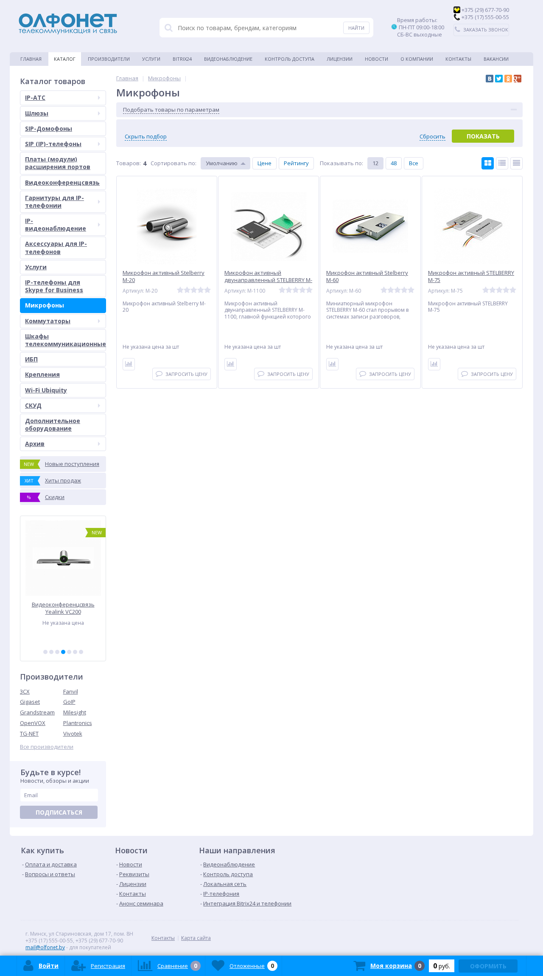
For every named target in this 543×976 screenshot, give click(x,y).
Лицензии (340, 59)
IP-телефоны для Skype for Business (54, 286)
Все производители (46, 746)
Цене (265, 163)
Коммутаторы (47, 321)
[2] (51, 652)
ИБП (31, 359)
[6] (75, 652)
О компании (416, 59)
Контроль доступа (289, 59)
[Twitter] (499, 78)
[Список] (502, 163)
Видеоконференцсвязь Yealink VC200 (63, 608)
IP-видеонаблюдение (55, 224)
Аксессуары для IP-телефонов (56, 247)
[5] (69, 652)
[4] (63, 652)
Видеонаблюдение (228, 59)
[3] (57, 652)
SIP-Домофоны (48, 128)
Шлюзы (36, 113)
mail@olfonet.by (45, 947)
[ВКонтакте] (489, 78)
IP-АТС (35, 97)
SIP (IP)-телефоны (53, 144)
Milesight (74, 712)
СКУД (33, 405)
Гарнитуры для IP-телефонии (54, 201)
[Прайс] (516, 163)
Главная (31, 59)
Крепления (42, 374)
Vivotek (72, 733)
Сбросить (432, 136)
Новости (376, 59)
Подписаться (59, 812)
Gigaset (30, 701)
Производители (109, 59)
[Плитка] (487, 163)
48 (394, 163)
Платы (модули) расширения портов (57, 163)
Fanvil (70, 691)
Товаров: (128, 163)
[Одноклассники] (508, 78)
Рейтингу (296, 163)
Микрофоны (44, 305)
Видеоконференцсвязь (62, 182)
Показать (483, 136)
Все (413, 163)
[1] (45, 652)
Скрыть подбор (146, 136)
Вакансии (496, 59)
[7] (81, 652)
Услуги (151, 59)
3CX (25, 691)
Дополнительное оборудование (52, 424)
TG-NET (29, 733)
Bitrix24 (182, 59)
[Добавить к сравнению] (129, 364)
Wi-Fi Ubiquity (46, 390)
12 (375, 163)
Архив (35, 444)
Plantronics (77, 723)
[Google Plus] (517, 78)
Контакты (458, 59)
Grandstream (37, 712)
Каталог (65, 59)
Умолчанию (222, 163)
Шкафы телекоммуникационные (65, 340)
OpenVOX (32, 723)
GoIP (69, 701)
